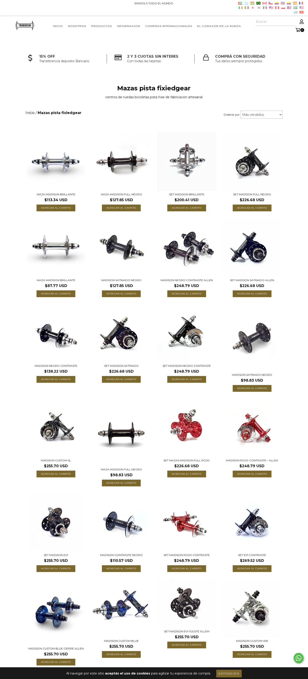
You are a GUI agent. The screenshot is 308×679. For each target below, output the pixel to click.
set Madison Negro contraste (187, 365)
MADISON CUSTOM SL (56, 460)
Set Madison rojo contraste (187, 555)
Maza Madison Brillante (56, 194)
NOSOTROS (77, 26)
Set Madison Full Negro (252, 194)
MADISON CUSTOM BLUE (121, 641)
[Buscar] (293, 22)
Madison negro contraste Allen (187, 280)
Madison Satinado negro (121, 280)
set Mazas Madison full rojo (186, 460)
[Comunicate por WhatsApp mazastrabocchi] (298, 658)
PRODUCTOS (101, 26)
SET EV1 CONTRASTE (252, 555)
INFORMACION (128, 26)
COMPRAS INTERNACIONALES (168, 26)
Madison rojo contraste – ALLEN (252, 460)
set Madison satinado (121, 365)
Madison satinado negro (252, 374)
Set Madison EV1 (56, 555)
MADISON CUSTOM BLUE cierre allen (56, 648)
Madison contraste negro (121, 555)
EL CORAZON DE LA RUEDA (219, 26)
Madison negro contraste (56, 365)
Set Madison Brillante (186, 194)
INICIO (58, 26)
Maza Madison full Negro (121, 469)
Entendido (228, 673)
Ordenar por (231, 114)
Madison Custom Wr (252, 641)
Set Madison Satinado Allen (252, 280)
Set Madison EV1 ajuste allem (186, 631)
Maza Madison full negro (121, 194)
